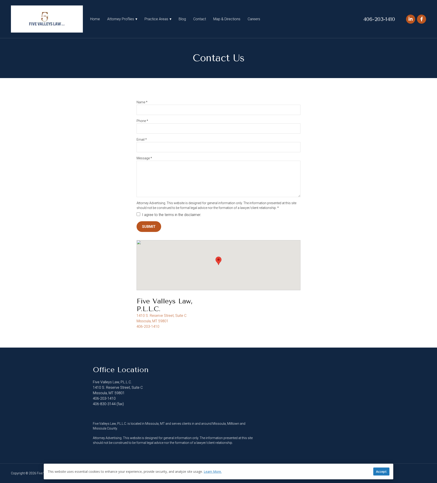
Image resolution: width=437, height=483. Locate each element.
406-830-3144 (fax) (108, 404)
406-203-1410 (379, 19)
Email (142, 139)
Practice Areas (156, 19)
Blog (182, 19)
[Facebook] (421, 19)
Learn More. (213, 471)
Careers (254, 19)
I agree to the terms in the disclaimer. (171, 215)
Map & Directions (226, 19)
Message (144, 158)
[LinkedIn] (410, 19)
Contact (199, 19)
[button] (218, 261)
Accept (381, 471)
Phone (142, 121)
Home (95, 19)
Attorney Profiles (120, 19)
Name (142, 102)
